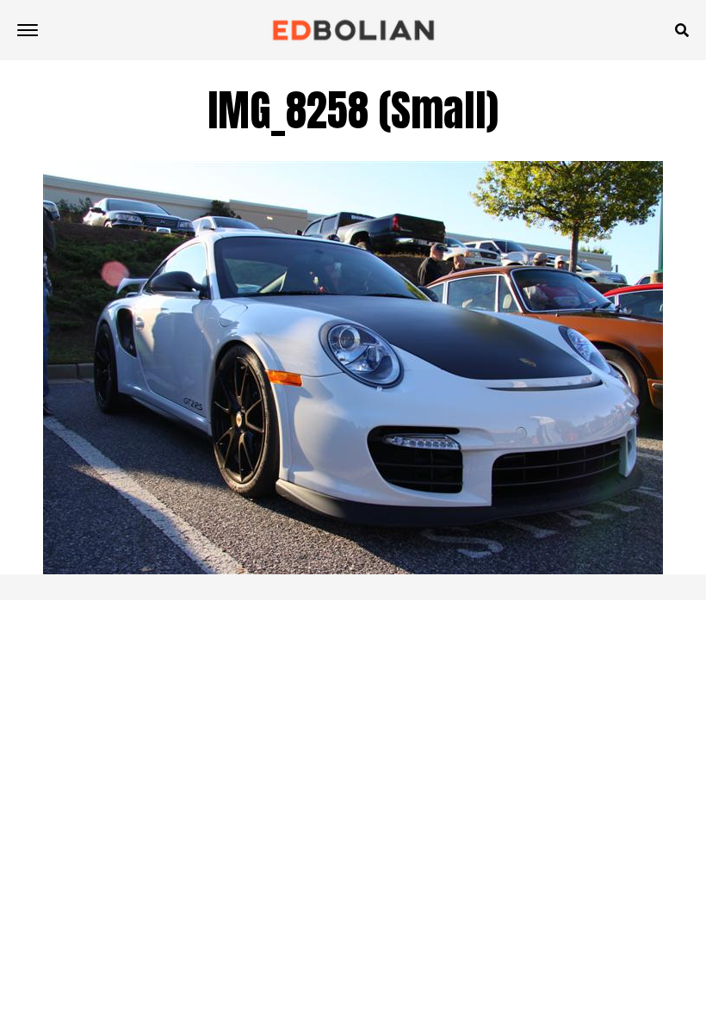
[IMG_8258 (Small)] (353, 569)
